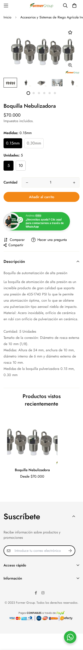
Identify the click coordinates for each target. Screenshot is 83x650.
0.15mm (13, 143)
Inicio (7, 17)
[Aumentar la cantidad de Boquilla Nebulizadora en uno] (74, 183)
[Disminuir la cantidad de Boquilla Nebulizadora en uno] (27, 183)
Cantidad (10, 182)
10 (21, 165)
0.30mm (34, 143)
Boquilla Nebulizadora (32, 469)
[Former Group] (41, 6)
